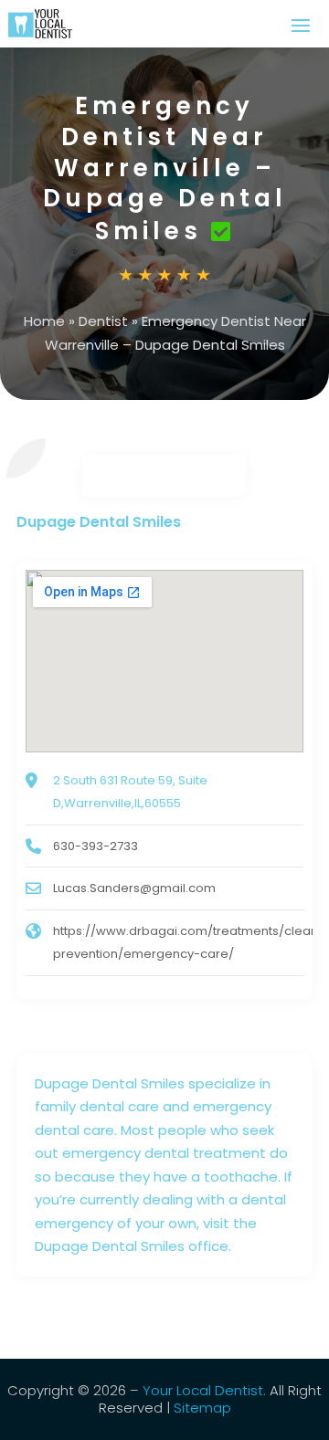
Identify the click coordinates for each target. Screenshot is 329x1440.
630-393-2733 (95, 846)
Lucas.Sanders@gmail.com (134, 888)
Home (44, 321)
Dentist (103, 321)
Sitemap (202, 1407)
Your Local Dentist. (204, 1390)
